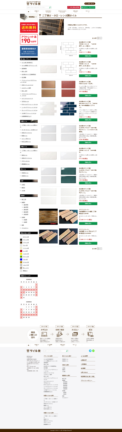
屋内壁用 (26, 207)
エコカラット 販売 (26, 88)
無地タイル (24, 155)
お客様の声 (84, 360)
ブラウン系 (26, 242)
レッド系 (25, 251)
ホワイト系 (26, 237)
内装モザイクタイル (27, 158)
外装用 (25, 219)
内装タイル (24, 146)
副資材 (23, 195)
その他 (23, 190)
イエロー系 (26, 253)
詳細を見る (88, 56)
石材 (22, 181)
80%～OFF (24, 91)
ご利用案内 (84, 364)
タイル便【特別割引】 (27, 62)
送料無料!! (24, 68)
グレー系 (25, 245)
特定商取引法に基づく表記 (87, 376)
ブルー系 (25, 259)
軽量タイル (24, 135)
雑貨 (23, 225)
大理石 (23, 184)
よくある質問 (84, 356)
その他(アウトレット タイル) (29, 113)
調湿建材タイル (26, 164)
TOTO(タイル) (25, 101)
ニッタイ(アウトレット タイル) (29, 107)
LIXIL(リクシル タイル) (27, 85)
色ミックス (26, 268)
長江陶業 (24, 77)
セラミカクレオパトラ (27, 98)
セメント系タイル (26, 138)
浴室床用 (26, 214)
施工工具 (24, 199)
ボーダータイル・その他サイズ (29, 129)
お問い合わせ (84, 372)
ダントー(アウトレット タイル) (29, 110)
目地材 (23, 217)
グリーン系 (26, 256)
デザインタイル (26, 161)
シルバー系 (26, 265)
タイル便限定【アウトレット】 (29, 65)
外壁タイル (24, 121)
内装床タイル (25, 175)
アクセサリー (25, 228)
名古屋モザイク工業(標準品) (29, 74)
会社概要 (83, 368)
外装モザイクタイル (27, 132)
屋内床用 (26, 212)
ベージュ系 (26, 248)
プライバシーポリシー (86, 380)
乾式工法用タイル (26, 141)
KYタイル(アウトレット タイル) (30, 104)
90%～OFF (24, 71)
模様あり (25, 270)
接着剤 (23, 202)
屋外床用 (26, 209)
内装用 (25, 222)
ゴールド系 (26, 262)
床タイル (23, 169)
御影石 (23, 187)
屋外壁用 (26, 204)
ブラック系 (26, 239)
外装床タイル (25, 172)
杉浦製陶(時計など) (26, 116)
